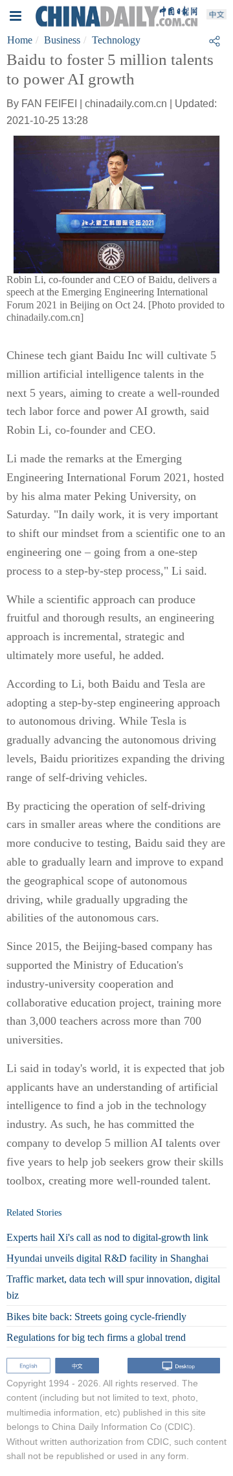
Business (62, 39)
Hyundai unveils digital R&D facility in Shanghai (107, 1258)
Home (19, 39)
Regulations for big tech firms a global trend (96, 1337)
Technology (116, 39)
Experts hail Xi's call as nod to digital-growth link (107, 1237)
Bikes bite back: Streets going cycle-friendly (96, 1316)
